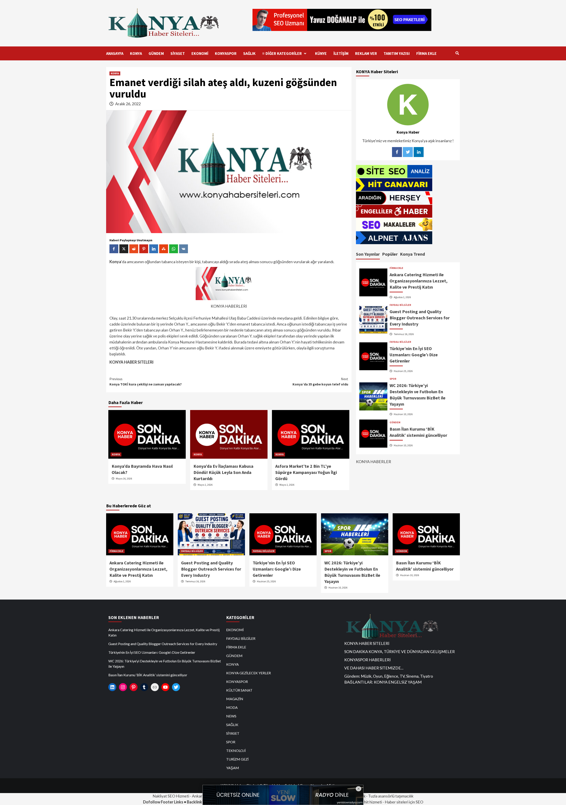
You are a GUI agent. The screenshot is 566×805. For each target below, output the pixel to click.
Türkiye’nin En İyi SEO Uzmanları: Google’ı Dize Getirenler (414, 355)
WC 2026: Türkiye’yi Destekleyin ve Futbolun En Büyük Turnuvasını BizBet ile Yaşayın (164, 663)
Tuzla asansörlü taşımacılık (390, 796)
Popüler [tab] (390, 254)
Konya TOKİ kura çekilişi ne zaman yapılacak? (145, 381)
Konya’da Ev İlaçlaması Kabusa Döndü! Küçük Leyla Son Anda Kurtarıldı (223, 472)
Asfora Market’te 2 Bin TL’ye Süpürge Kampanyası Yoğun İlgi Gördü (306, 472)
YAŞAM (232, 768)
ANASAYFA (114, 53)
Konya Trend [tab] (412, 254)
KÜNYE (321, 53)
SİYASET (177, 53)
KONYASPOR (226, 53)
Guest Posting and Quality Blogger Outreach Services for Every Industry (420, 318)
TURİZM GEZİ (237, 759)
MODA (232, 707)
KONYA (136, 53)
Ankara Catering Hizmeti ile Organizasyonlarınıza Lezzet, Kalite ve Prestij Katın (418, 281)
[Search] (457, 53)
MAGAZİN (234, 699)
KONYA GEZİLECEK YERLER (248, 673)
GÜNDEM (156, 53)
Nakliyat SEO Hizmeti (171, 796)
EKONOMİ (199, 53)
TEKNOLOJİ (236, 750)
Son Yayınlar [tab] (368, 254)
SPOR (393, 379)
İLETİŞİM (340, 53)
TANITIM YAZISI (397, 53)
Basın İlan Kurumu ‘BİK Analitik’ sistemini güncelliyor (147, 675)
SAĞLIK (249, 53)
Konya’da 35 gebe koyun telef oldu (320, 381)
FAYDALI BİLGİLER (400, 305)
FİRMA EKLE (426, 53)
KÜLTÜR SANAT (239, 690)
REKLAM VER (366, 53)
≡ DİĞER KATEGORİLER (282, 53)
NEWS (231, 716)
